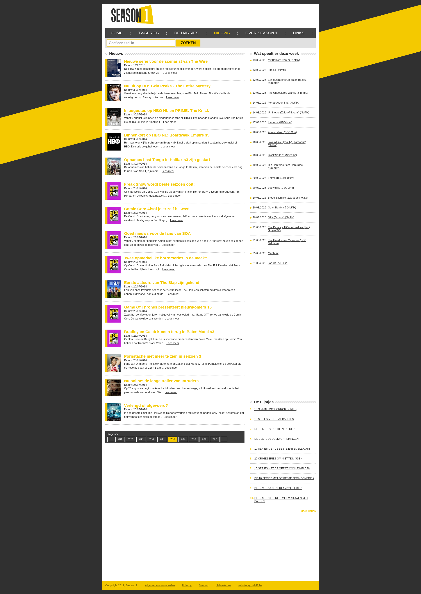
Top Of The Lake (277, 263)
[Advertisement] (236, 14)
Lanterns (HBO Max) (280, 122)
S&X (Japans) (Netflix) (281, 217)
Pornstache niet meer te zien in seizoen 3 (162, 356)
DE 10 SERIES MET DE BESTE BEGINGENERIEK (284, 478)
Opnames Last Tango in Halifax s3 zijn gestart (167, 160)
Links (298, 33)
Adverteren (223, 585)
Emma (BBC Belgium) (281, 177)
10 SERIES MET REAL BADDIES (274, 419)
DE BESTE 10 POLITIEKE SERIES (274, 429)
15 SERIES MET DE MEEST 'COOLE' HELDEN (282, 468)
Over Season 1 (261, 33)
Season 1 (130, 14)
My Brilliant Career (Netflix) (284, 60)
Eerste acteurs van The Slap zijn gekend (161, 282)
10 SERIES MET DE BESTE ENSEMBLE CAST (282, 448)
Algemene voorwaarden (160, 585)
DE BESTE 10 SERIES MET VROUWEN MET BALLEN (281, 500)
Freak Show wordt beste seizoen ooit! (159, 184)
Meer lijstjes (308, 511)
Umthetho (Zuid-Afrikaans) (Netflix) (288, 112)
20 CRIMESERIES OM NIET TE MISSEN (278, 458)
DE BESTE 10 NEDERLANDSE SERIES (278, 488)
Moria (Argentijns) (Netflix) (283, 102)
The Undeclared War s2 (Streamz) (288, 92)
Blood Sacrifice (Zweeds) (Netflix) (288, 197)
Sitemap (204, 585)
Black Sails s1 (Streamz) (282, 155)
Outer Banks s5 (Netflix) (282, 207)
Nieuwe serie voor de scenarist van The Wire (166, 61)
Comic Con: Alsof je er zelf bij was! (156, 209)
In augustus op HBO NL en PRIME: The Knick (166, 110)
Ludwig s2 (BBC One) (281, 187)
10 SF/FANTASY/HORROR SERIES (275, 409)
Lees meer (170, 72)
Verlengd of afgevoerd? (146, 405)
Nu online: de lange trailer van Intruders (161, 381)
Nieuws (222, 33)
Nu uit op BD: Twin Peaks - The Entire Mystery (167, 86)
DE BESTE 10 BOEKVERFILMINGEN (276, 438)
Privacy (187, 585)
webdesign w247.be (250, 585)
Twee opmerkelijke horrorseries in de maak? (165, 258)
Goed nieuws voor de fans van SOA (157, 233)
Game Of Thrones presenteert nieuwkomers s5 (168, 307)
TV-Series (148, 33)
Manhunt (273, 253)
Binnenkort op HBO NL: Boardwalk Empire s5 (166, 135)
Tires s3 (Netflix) (277, 70)
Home (117, 33)
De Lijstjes (186, 33)
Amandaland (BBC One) (282, 132)
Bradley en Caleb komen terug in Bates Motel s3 (169, 332)
